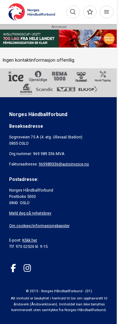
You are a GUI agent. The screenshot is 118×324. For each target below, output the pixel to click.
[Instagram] (27, 268)
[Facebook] (13, 268)
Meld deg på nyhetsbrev (30, 213)
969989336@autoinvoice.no (64, 164)
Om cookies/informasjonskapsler (39, 225)
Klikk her (29, 240)
